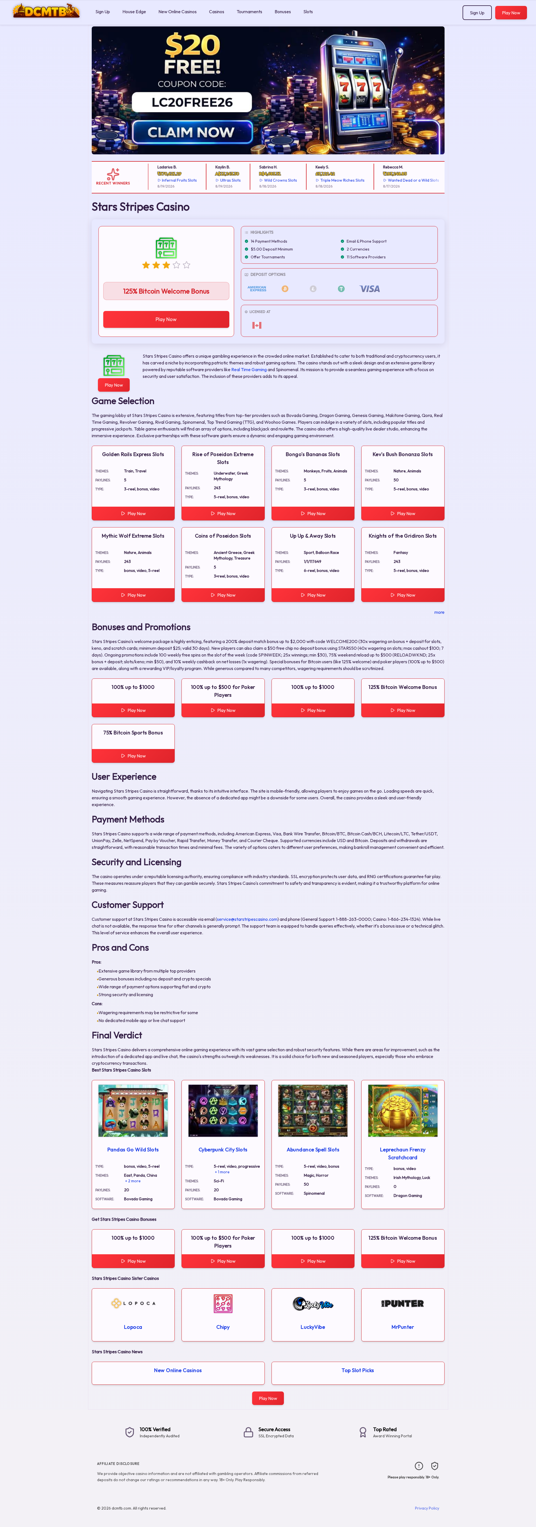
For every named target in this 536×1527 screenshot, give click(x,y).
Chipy (223, 1327)
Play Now (511, 12)
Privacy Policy (427, 1508)
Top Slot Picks (358, 1370)
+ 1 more (222, 1171)
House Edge (134, 11)
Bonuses (283, 11)
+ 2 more (133, 1180)
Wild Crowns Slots (271, 180)
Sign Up (102, 11)
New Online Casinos (177, 11)
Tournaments (249, 11)
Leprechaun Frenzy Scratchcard (403, 1153)
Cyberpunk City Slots (223, 1149)
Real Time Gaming (249, 369)
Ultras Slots (221, 180)
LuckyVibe (313, 1327)
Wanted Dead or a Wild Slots (404, 180)
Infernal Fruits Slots (170, 180)
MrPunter (403, 1327)
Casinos (216, 11)
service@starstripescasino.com (247, 919)
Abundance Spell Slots (313, 1149)
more (439, 612)
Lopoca (133, 1327)
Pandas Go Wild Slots (133, 1149)
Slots (308, 11)
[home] (46, 20)
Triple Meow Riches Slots (333, 180)
